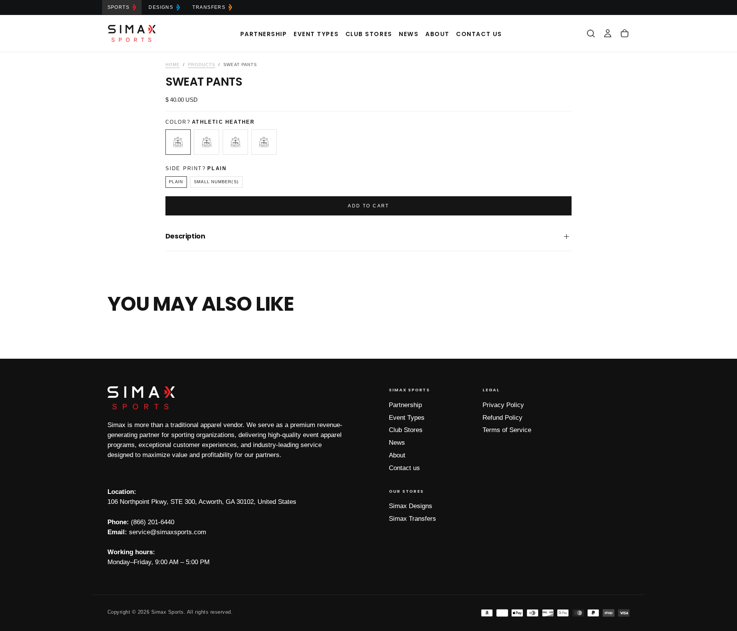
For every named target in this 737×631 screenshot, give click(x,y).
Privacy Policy (503, 405)
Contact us (404, 468)
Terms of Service (507, 430)
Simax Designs (410, 506)
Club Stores (368, 34)
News (408, 34)
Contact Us (479, 34)
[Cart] (625, 33)
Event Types (316, 34)
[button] (591, 33)
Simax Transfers (412, 518)
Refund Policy (502, 417)
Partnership (263, 34)
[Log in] (608, 33)
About (437, 34)
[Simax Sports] (141, 398)
